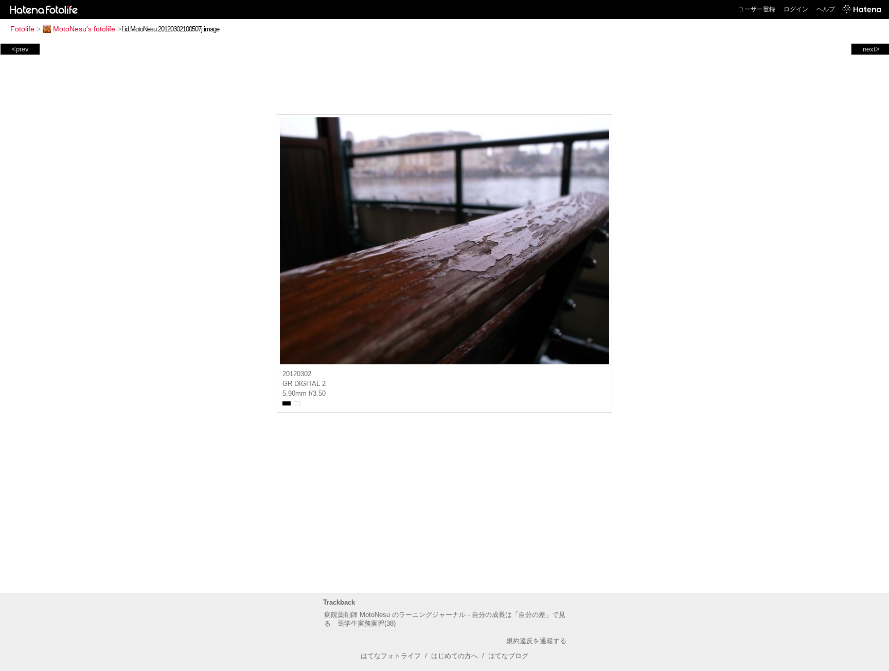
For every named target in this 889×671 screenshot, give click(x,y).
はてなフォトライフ (391, 656)
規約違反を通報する (536, 641)
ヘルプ (825, 9)
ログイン (796, 9)
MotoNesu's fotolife (84, 29)
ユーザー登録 (756, 9)
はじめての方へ (454, 656)
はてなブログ (508, 656)
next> (871, 49)
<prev (20, 49)
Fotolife (22, 29)
